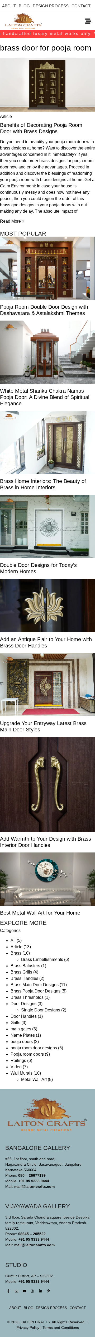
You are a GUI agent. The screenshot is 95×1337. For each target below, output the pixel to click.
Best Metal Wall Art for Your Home (40, 913)
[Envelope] (16, 1291)
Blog (24, 6)
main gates (21, 1029)
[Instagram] (32, 1291)
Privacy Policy (27, 1327)
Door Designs (23, 1003)
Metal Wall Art (34, 1079)
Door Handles (24, 1016)
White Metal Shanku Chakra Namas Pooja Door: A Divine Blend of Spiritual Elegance (44, 397)
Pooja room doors (27, 1054)
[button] (88, 21)
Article (16, 947)
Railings (18, 1060)
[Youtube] (24, 1291)
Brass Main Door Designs (35, 984)
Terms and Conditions (60, 1327)
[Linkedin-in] (40, 1291)
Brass (16, 953)
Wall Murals (21, 1073)
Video (16, 1067)
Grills (15, 1022)
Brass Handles (24, 978)
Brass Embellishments (42, 959)
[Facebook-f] (8, 1291)
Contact (81, 6)
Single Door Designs (40, 1010)
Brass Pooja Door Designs (35, 991)
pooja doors (22, 1041)
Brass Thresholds (27, 997)
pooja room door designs (34, 1048)
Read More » (12, 221)
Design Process (51, 6)
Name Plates (23, 1035)
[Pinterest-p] (48, 1291)
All (13, 940)
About (9, 6)
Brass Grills (21, 972)
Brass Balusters (25, 966)
